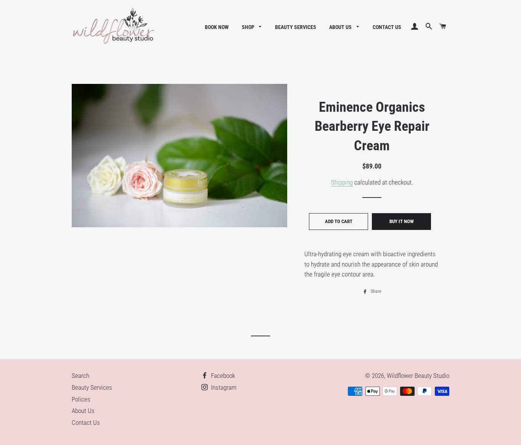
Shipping (342, 182)
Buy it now (401, 221)
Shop (249, 27)
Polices (81, 399)
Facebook (222, 375)
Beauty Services (295, 27)
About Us (341, 27)
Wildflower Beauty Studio (418, 375)
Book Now (217, 27)
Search (80, 375)
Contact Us (387, 27)
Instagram (222, 387)
